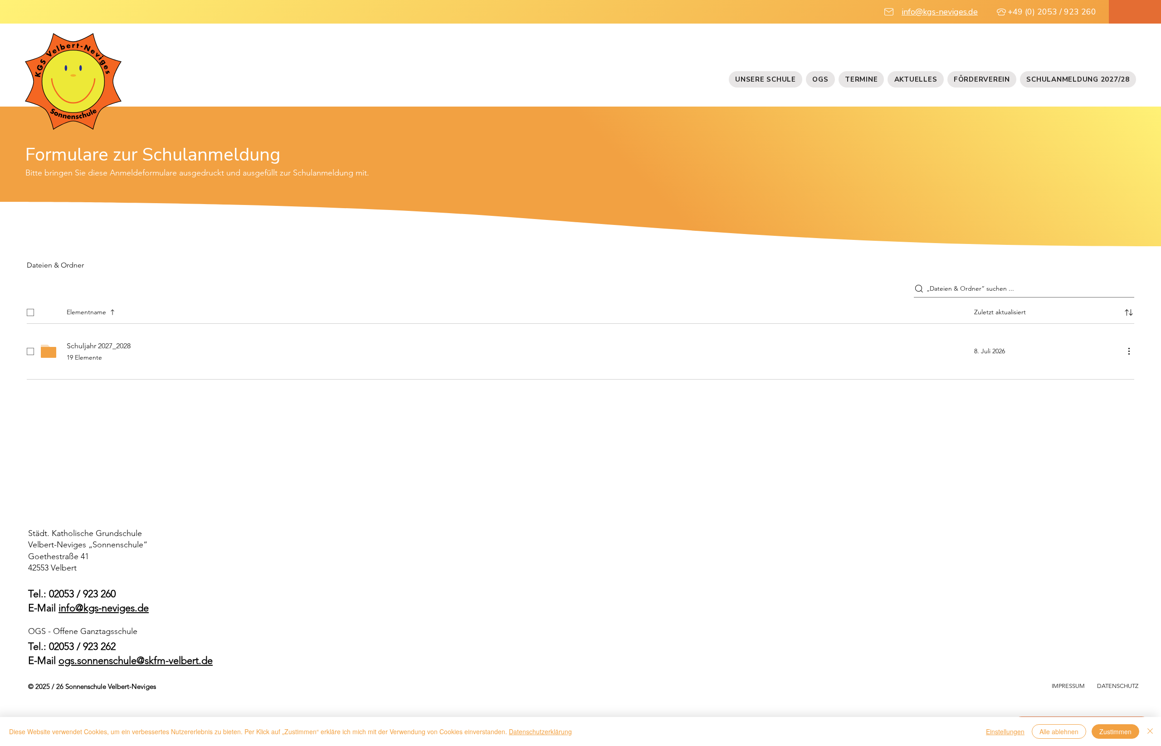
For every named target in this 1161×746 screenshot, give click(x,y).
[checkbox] (30, 312)
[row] (580, 310)
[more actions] (1128, 351)
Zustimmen (1115, 731)
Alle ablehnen (1058, 731)
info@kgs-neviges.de (940, 11)
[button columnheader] (1128, 312)
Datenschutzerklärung (540, 731)
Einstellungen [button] (1005, 731)
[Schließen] (1150, 731)
